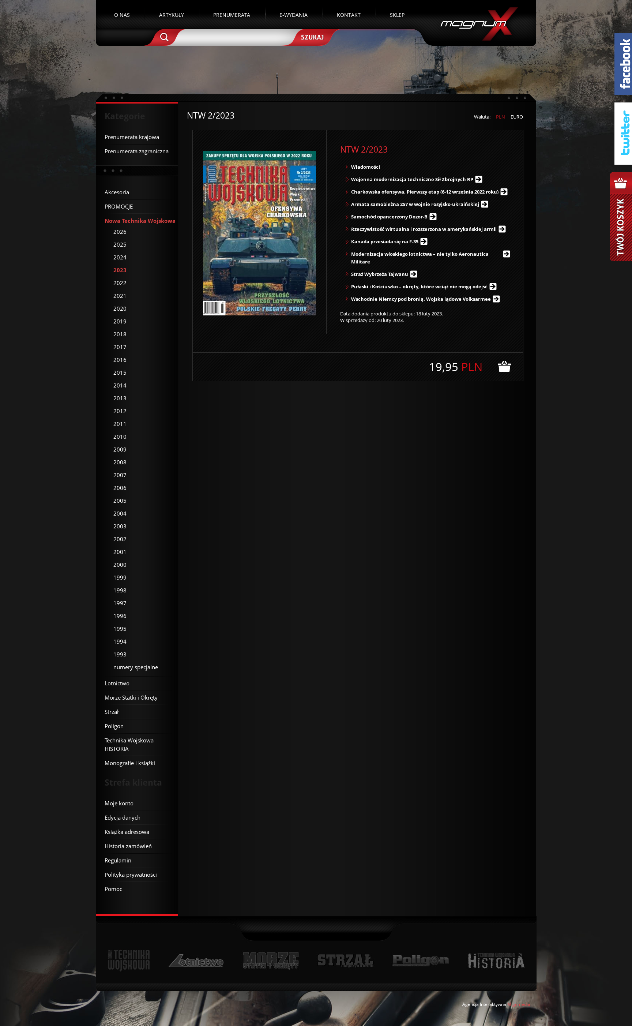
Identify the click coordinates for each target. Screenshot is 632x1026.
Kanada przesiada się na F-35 (384, 241)
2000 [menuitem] (120, 564)
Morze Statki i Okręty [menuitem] (131, 697)
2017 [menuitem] (120, 347)
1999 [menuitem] (120, 577)
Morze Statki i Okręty (270, 960)
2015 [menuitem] (120, 372)
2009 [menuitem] (120, 449)
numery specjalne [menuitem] (135, 667)
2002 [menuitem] (120, 539)
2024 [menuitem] (120, 257)
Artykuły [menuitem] (171, 14)
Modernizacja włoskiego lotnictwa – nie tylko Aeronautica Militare (420, 258)
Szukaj (311, 36)
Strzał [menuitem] (111, 711)
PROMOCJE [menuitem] (119, 206)
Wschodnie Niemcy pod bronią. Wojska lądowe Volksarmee (421, 299)
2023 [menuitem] (120, 270)
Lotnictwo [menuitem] (117, 683)
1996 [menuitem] (120, 615)
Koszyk (621, 216)
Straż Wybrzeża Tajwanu (379, 274)
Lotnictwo (196, 960)
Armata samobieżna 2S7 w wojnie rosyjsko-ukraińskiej (415, 204)
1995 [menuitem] (120, 628)
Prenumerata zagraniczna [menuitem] (137, 151)
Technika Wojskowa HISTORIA (496, 960)
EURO (517, 116)
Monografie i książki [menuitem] (130, 763)
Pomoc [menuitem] (113, 888)
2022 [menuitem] (120, 283)
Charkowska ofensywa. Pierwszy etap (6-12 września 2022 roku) (425, 191)
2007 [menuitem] (120, 475)
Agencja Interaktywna (484, 1004)
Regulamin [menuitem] (118, 860)
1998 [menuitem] (120, 590)
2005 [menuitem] (120, 500)
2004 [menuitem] (120, 513)
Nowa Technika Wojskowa (128, 960)
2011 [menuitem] (120, 423)
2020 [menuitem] (120, 308)
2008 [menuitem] (120, 462)
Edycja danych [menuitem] (122, 817)
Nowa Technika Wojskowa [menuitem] (140, 220)
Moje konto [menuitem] (119, 803)
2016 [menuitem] (120, 359)
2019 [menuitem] (120, 321)
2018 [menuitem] (120, 334)
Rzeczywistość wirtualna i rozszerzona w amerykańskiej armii (424, 229)
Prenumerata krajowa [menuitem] (132, 137)
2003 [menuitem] (120, 526)
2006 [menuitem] (120, 487)
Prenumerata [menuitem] (231, 14)
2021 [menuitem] (120, 295)
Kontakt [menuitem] (349, 14)
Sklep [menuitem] (397, 14)
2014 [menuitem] (120, 385)
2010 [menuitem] (120, 436)
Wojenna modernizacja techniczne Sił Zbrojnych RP (412, 179)
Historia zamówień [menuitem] (128, 846)
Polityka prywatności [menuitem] (131, 874)
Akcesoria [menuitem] (117, 192)
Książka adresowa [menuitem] (127, 831)
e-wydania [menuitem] (293, 14)
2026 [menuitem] (120, 231)
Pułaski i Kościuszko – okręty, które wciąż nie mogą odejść (419, 286)
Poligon (421, 960)
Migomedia (518, 1004)
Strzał (345, 960)
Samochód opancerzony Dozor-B (389, 216)
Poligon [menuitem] (114, 726)
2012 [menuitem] (120, 411)
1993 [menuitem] (120, 654)
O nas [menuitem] (122, 14)
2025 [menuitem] (120, 244)
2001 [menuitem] (120, 551)
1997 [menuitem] (120, 603)
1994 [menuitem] (120, 641)
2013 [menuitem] (120, 398)
